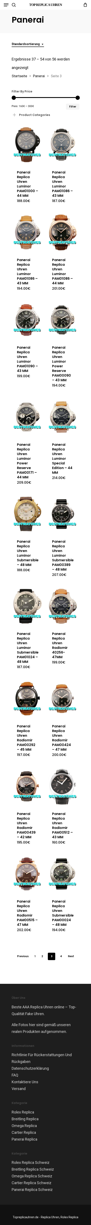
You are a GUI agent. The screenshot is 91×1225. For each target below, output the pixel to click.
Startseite (19, 76)
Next (71, 956)
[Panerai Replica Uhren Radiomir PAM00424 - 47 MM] (63, 698)
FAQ (15, 1075)
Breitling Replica (25, 1119)
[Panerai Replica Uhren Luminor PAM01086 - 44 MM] (63, 232)
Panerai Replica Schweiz (32, 1189)
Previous (23, 956)
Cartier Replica (24, 1132)
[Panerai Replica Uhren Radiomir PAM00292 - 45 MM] (28, 698)
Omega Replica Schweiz (32, 1176)
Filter (72, 106)
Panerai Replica (24, 1139)
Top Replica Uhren (45, 5)
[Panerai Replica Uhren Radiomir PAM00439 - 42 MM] (28, 786)
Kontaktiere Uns (25, 1082)
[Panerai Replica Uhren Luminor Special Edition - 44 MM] (63, 417)
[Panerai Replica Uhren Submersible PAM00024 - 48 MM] (63, 874)
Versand (19, 1088)
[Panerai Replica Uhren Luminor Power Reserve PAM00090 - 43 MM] (63, 320)
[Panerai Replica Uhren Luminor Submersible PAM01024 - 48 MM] (28, 606)
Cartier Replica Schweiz (31, 1183)
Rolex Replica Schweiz (31, 1162)
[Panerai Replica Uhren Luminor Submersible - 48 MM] (28, 514)
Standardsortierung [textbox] (26, 44)
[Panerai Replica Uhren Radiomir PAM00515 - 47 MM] (28, 874)
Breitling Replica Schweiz (33, 1169)
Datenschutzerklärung (30, 1068)
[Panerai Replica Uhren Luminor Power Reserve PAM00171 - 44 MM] (28, 417)
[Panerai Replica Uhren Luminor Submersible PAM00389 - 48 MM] (63, 514)
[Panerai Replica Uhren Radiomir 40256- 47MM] (63, 606)
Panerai (39, 76)
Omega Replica (24, 1125)
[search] (13, 5)
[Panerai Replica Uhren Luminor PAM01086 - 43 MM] (63, 145)
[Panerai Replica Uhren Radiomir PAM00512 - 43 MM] (63, 786)
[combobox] (28, 44)
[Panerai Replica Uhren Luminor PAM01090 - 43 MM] (28, 320)
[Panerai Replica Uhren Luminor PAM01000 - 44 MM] (28, 145)
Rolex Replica (23, 1112)
